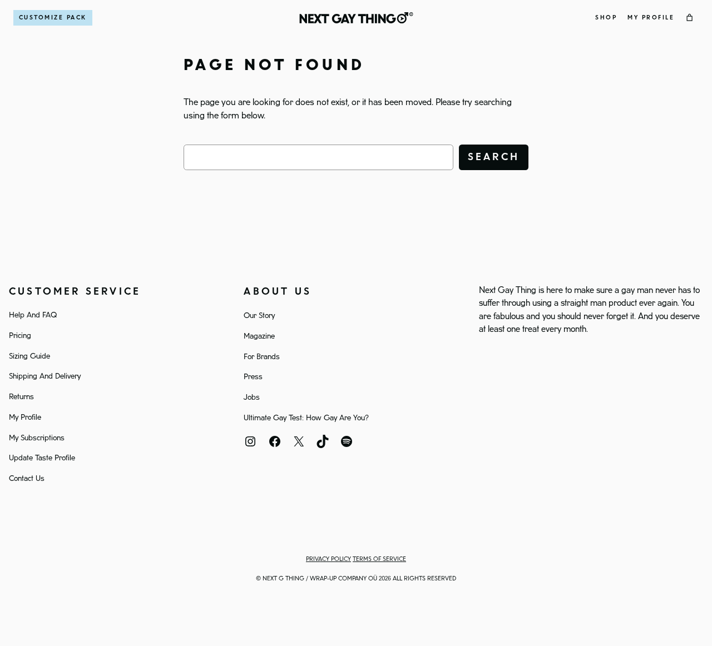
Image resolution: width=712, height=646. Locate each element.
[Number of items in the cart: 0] (690, 18)
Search (494, 157)
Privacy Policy (328, 559)
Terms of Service (379, 559)
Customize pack (53, 18)
